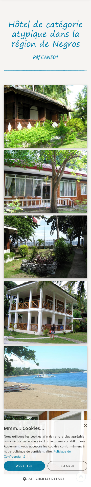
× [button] (85, 426)
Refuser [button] (67, 466)
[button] (45, 478)
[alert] (45, 453)
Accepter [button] (24, 466)
